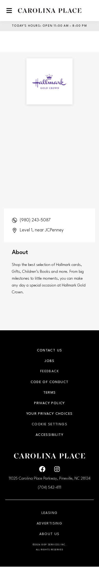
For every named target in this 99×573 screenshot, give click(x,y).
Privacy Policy (49, 403)
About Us (49, 534)
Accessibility (49, 435)
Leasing (49, 513)
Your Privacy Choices (49, 414)
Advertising (49, 523)
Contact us (49, 350)
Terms (49, 392)
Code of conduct (50, 382)
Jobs (49, 361)
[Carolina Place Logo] (49, 10)
